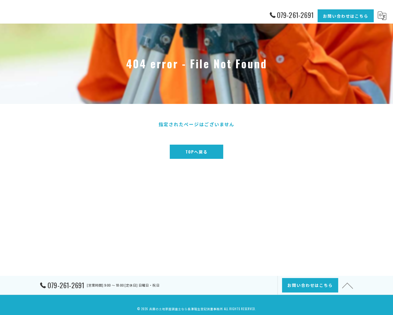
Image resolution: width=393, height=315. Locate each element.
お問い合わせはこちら (345, 16)
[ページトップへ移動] (347, 285)
